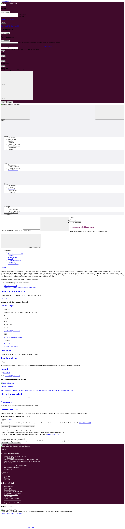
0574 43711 (7, 343)
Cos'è (9, 252)
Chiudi (3, 56)
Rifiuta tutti (15, 426)
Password (21, 16)
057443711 (6, 373)
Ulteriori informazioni (14, 260)
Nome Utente (22, 14)
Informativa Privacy (10, 490)
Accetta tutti (28, 426)
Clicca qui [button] (4, 298)
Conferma (9, 102)
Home (71, 217)
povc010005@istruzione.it (12, 331)
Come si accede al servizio (15, 254)
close (2, 120)
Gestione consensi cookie (11, 498)
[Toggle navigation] (15, 112)
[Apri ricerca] (109, 112)
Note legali (7, 488)
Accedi (3, 5)
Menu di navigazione (34, 247)
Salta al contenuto (6, 1)
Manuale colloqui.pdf (10, 286)
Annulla (3, 102)
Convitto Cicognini (8, 306)
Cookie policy (8, 486)
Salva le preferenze (15, 442)
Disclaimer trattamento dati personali (11, 513)
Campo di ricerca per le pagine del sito (12, 230)
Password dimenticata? (7, 19)
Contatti (10, 259)
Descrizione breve (13, 264)
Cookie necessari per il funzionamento (12, 439)
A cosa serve (11, 262)
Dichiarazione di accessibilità (12, 493)
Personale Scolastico (75, 221)
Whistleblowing (9, 496)
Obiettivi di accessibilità (11, 495)
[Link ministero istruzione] (9, 3)
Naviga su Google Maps (11, 346)
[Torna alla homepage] (62, 104)
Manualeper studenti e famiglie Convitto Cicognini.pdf (20, 287)
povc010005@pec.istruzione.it (13, 337)
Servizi (71, 219)
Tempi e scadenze (13, 257)
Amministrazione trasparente (12, 500)
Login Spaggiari (48, 46)
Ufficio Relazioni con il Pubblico (13, 491)
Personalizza (4, 426)
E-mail (20, 42)
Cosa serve (11, 255)
